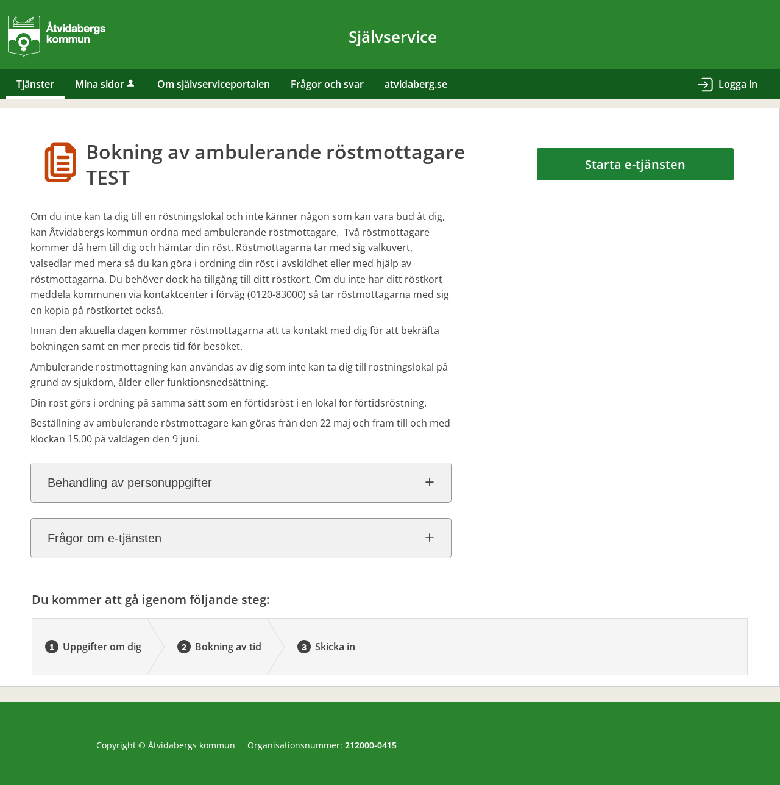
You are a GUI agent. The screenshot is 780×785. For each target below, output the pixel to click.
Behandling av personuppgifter (130, 482)
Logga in (737, 84)
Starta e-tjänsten (635, 164)
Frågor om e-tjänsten (104, 538)
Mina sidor (99, 84)
